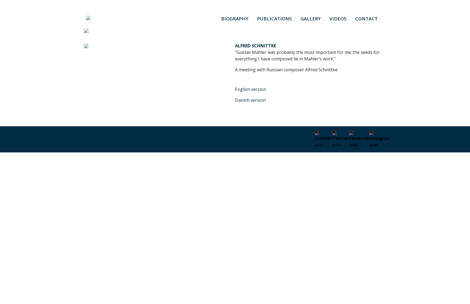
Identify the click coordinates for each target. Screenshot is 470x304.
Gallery (311, 19)
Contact (366, 19)
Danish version (250, 100)
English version (250, 89)
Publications (274, 19)
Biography (234, 19)
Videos (338, 19)
